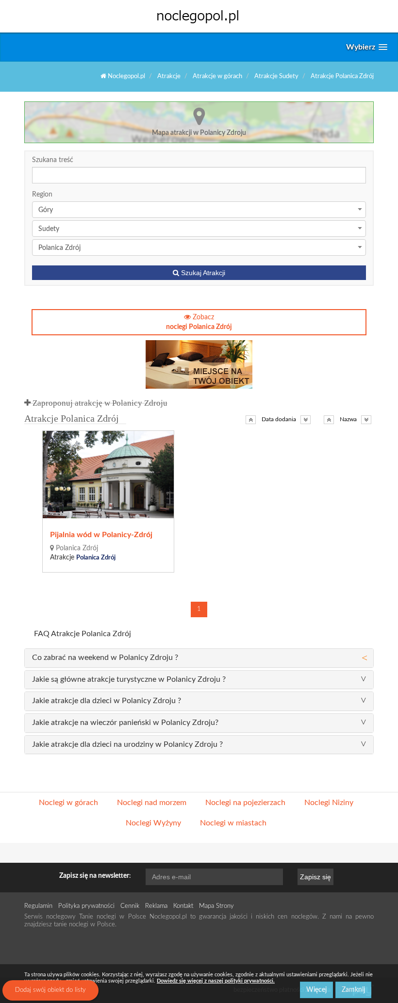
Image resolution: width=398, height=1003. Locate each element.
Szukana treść (52, 160)
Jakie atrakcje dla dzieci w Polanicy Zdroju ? (106, 701)
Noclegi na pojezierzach (245, 802)
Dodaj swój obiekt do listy (50, 990)
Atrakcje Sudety (276, 76)
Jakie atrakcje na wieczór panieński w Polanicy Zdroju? (125, 722)
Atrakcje (169, 76)
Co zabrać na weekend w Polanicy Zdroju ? (105, 657)
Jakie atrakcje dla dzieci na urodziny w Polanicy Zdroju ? (127, 744)
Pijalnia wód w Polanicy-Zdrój (101, 535)
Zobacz (199, 322)
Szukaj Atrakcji (202, 273)
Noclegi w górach (68, 802)
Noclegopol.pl (125, 76)
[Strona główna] (199, 16)
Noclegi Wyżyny (153, 823)
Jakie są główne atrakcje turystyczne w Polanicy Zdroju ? (129, 679)
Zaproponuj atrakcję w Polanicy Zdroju (99, 403)
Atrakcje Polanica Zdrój (342, 76)
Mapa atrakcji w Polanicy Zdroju (199, 133)
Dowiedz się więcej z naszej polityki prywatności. (216, 981)
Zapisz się (315, 877)
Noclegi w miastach (233, 823)
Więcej (316, 990)
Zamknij (353, 990)
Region (42, 194)
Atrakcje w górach (217, 76)
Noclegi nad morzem (151, 802)
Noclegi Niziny (328, 802)
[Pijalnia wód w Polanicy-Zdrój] (109, 474)
